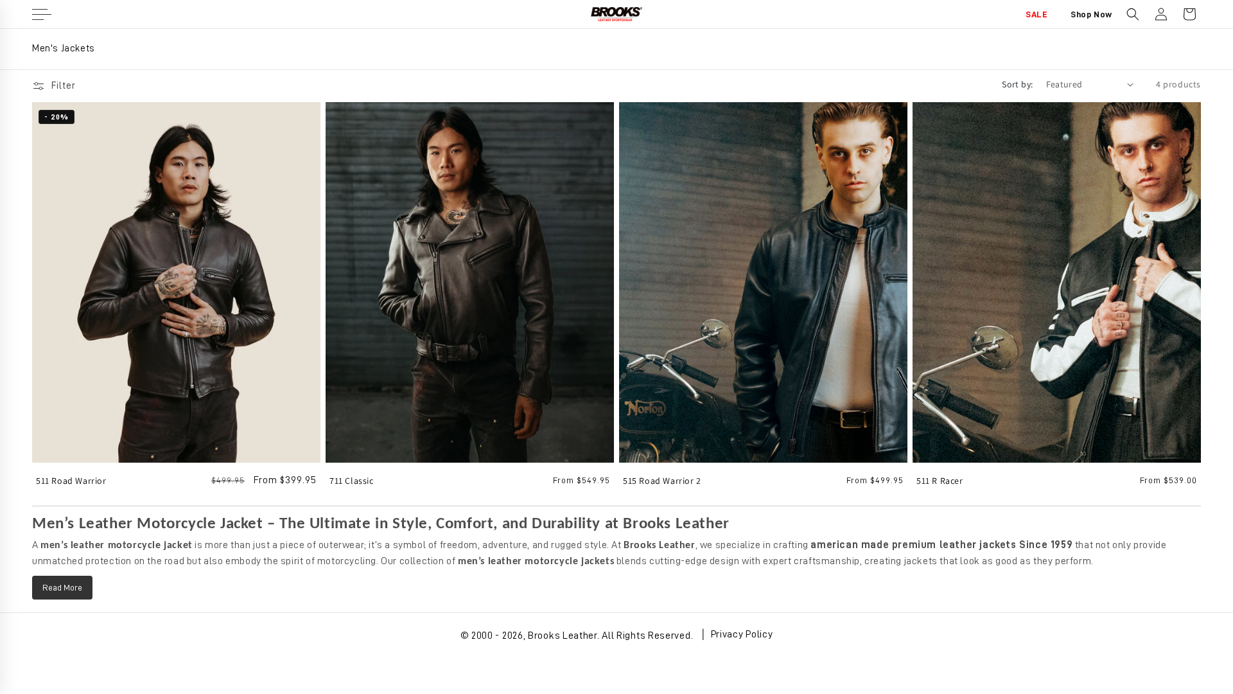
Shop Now (1091, 14)
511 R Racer (939, 481)
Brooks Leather (562, 635)
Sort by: (1017, 84)
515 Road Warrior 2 (662, 481)
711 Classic (351, 481)
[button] (1133, 14)
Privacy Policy (742, 634)
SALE (1036, 14)
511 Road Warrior (71, 481)
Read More (62, 587)
